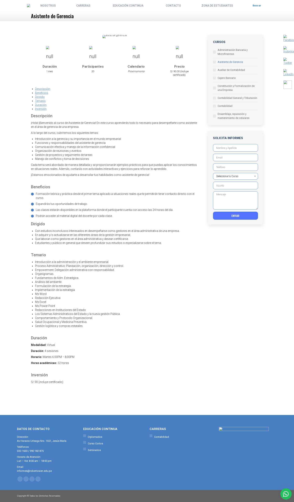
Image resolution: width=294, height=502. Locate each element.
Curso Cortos (95, 443)
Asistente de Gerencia (230, 61)
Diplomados (95, 436)
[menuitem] (48, 5)
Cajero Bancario (227, 77)
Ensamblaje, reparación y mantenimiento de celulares (233, 115)
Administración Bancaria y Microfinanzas (233, 51)
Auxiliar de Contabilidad (231, 69)
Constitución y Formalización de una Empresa (236, 87)
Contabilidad (225, 105)
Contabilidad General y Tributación (237, 97)
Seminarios (94, 450)
